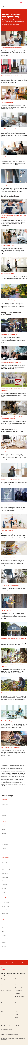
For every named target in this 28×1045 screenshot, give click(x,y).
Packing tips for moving (7, 530)
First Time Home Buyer (7, 869)
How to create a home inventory (9, 557)
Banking (3, 808)
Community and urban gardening (9, 692)
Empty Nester (5, 892)
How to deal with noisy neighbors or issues (12, 300)
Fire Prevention (5, 927)
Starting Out (4, 862)
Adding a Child (5, 873)
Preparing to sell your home (8, 451)
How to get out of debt (7, 102)
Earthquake (4, 924)
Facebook (17, 1005)
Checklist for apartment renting (9, 128)
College (3, 825)
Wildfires (4, 946)
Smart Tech (4, 909)
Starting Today (5, 913)
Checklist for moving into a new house (11, 479)
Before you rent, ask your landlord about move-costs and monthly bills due (13, 417)
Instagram (17, 1011)
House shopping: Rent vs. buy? (9, 185)
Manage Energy (5, 906)
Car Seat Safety (5, 902)
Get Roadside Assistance (20, 984)
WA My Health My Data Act (6, 1029)
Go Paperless (17, 993)
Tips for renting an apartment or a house (11, 75)
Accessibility (11, 1025)
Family (3, 811)
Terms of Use (3, 1025)
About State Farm (4, 984)
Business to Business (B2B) (6, 990)
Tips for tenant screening (7, 273)
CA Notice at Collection (5, 1032)
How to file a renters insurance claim (10, 585)
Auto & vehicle (5, 804)
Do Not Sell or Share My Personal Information (9, 1034)
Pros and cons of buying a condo (9, 720)
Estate (3, 829)
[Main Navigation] (2, 2)
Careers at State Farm (5, 1005)
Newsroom (3, 987)
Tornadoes (4, 942)
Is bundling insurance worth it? (9, 334)
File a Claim (17, 981)
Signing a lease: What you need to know (11, 362)
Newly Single (5, 884)
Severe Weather (5, 939)
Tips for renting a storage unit (8, 504)
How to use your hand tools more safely (11, 747)
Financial (4, 833)
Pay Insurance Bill (18, 987)
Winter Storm (5, 950)
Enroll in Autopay (18, 990)
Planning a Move (5, 880)
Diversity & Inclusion (5, 1008)
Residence (4, 815)
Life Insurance (5, 844)
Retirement (4, 848)
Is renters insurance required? (9, 245)
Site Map (18, 1025)
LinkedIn (16, 1014)
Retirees (2, 1011)
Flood (3, 931)
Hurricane (4, 935)
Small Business (5, 851)
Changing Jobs (5, 877)
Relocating (4, 888)
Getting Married (5, 866)
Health (3, 837)
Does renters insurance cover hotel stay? (11, 47)
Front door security (6, 610)
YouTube (16, 1017)
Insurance (4, 840)
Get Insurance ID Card (19, 996)
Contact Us (3, 981)
